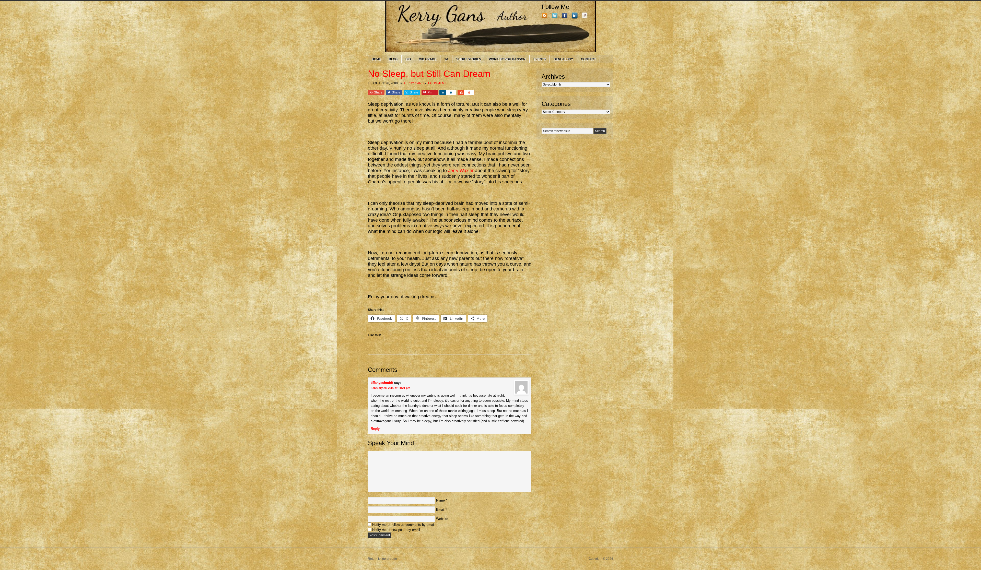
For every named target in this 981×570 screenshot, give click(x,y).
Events (539, 59)
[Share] (442, 92)
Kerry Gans (413, 83)
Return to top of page (382, 559)
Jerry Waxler (461, 170)
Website (442, 519)
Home (376, 59)
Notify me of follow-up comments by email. (404, 525)
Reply (375, 429)
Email (440, 510)
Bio (408, 59)
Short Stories (468, 59)
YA (446, 59)
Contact (588, 59)
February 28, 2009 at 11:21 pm (390, 387)
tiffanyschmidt (382, 383)
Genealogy (563, 59)
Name (440, 500)
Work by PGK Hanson (507, 59)
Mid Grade (427, 59)
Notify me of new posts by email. (396, 530)
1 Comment (437, 83)
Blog (393, 59)
